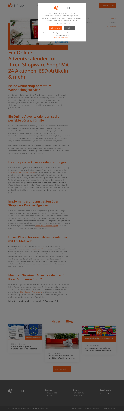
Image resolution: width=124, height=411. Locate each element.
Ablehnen (69, 28)
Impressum (57, 37)
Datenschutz (66, 37)
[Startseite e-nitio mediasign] (62, 8)
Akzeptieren (55, 28)
